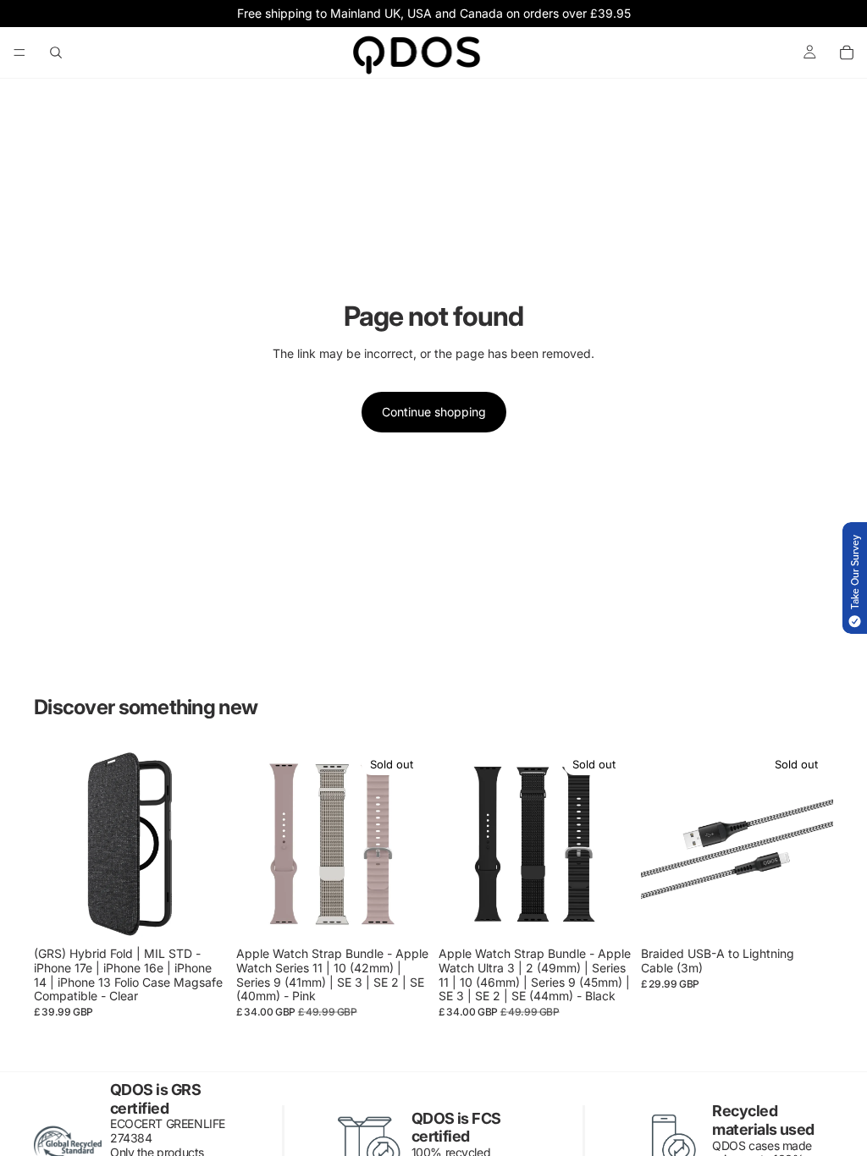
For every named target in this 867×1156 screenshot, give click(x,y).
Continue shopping (434, 412)
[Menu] (19, 52)
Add (214, 913)
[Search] (56, 52)
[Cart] (846, 52)
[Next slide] (207, 844)
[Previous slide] (52, 844)
